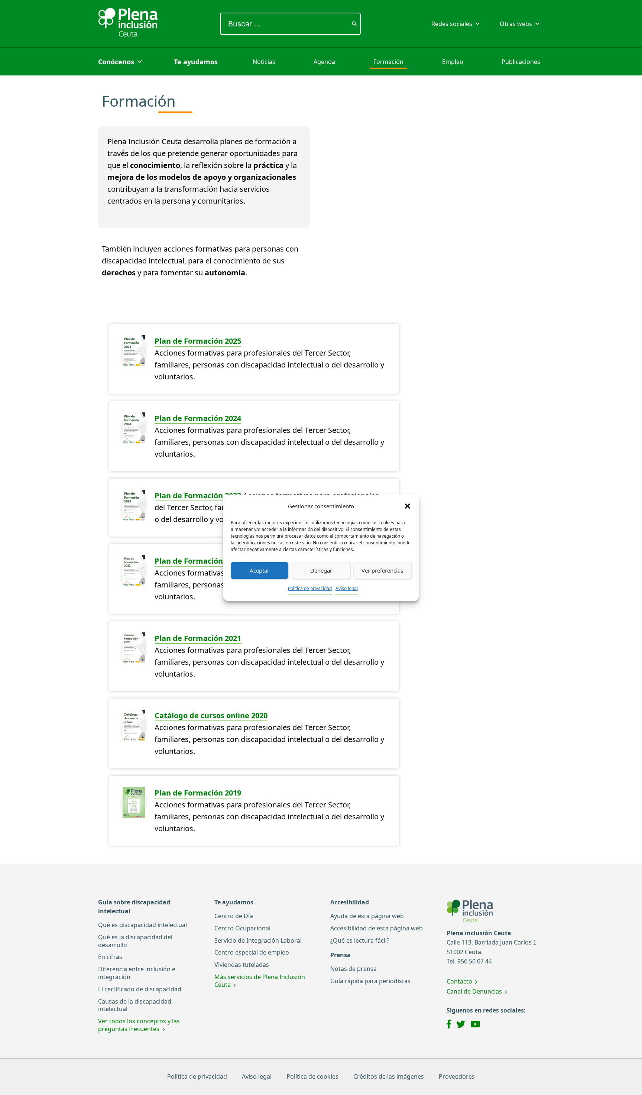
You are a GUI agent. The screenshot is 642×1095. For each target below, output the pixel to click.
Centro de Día (233, 916)
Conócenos (116, 61)
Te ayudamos (196, 61)
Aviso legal (346, 588)
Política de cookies (312, 1076)
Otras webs (516, 24)
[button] (407, 506)
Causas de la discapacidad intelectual (134, 1005)
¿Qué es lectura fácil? (359, 940)
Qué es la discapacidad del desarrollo (135, 941)
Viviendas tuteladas (241, 964)
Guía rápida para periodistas (370, 981)
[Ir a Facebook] (449, 1025)
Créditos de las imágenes (388, 1076)
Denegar (321, 570)
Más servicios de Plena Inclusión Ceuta (259, 981)
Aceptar (259, 570)
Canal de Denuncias (474, 991)
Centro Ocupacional (242, 928)
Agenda (324, 62)
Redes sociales (451, 24)
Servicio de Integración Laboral (258, 940)
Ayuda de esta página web (367, 916)
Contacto (459, 981)
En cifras (110, 957)
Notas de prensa (353, 969)
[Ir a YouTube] (475, 1025)
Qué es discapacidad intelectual (142, 925)
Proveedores (457, 1076)
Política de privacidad (310, 588)
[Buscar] (354, 23)
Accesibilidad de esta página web (376, 928)
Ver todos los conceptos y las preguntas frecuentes (139, 1025)
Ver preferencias (382, 570)
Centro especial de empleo (251, 952)
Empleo (452, 62)
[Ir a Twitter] (460, 1025)
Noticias (264, 62)
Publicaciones (521, 62)
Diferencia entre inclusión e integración (136, 973)
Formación (388, 62)
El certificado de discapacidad (139, 989)
